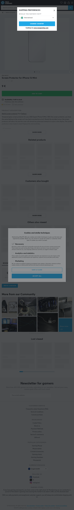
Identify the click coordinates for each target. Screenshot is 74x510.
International (28, 17)
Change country (37, 23)
